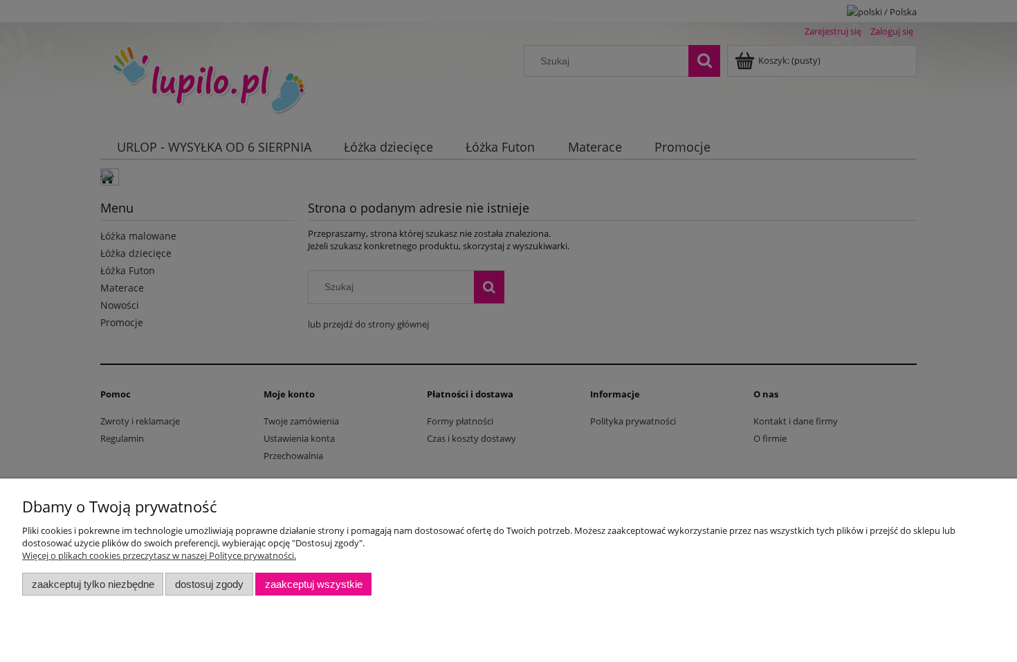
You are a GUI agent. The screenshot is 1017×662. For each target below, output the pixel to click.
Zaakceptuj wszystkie (314, 584)
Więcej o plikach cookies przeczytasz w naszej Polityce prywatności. (159, 555)
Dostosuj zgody (209, 584)
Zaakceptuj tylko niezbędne (93, 584)
